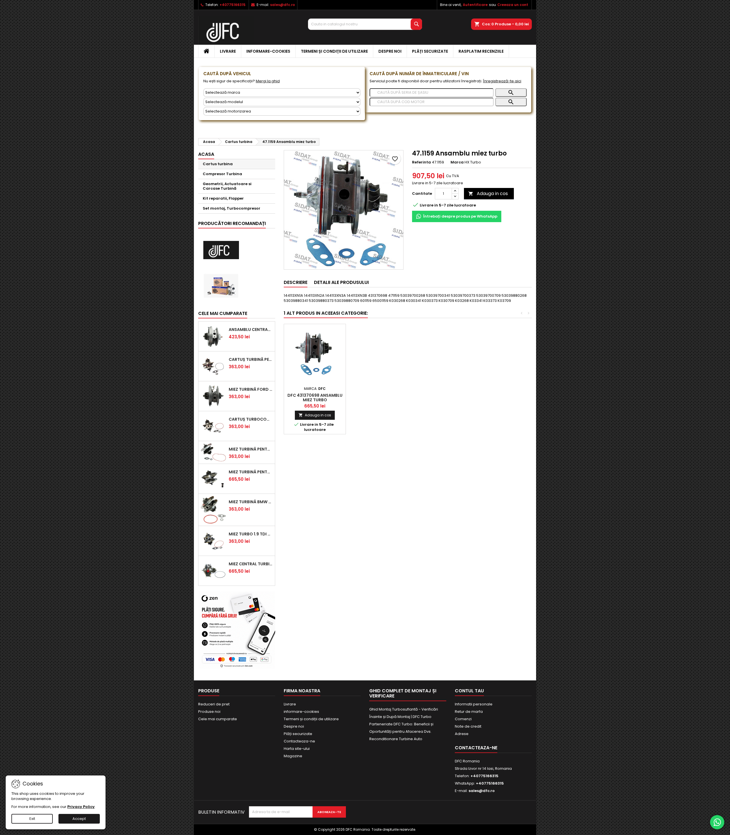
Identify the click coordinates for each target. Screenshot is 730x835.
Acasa (206, 154)
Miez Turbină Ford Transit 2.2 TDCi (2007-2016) (251, 389)
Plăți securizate (430, 51)
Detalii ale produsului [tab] (341, 282)
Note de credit (468, 726)
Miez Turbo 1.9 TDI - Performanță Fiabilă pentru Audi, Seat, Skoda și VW (251, 534)
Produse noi (209, 711)
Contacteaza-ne (299, 741)
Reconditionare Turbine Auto (395, 739)
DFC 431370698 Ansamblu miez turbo (314, 397)
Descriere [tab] (295, 282)
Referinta (421, 162)
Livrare (228, 51)
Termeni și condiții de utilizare (334, 51)
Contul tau (469, 690)
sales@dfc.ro (282, 4)
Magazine (293, 756)
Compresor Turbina (222, 174)
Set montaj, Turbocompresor (231, 208)
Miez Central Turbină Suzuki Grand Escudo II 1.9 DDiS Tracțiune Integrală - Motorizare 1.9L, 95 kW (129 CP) (251, 564)
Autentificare (475, 4)
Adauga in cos (488, 193)
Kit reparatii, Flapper (223, 198)
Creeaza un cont (512, 4)
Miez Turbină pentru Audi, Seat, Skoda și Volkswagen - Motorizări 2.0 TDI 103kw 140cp (251, 472)
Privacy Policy (81, 806)
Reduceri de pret (214, 704)
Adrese (462, 733)
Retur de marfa (469, 711)
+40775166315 (233, 4)
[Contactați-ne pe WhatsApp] (717, 822)
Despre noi (390, 51)
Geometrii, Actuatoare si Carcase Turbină (227, 186)
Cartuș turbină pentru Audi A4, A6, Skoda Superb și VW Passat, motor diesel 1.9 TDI (251, 359)
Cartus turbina (218, 164)
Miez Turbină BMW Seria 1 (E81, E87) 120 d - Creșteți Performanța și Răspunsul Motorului (251, 502)
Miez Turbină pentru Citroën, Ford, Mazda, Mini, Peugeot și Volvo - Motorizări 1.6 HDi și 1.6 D (251, 449)
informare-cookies (268, 51)
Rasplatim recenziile (481, 51)
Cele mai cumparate (222, 313)
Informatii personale (473, 704)
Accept (79, 818)
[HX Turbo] (221, 286)
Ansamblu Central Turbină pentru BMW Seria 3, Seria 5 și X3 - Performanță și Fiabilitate (251, 329)
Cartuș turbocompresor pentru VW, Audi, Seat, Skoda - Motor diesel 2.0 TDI (251, 419)
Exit (32, 818)
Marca (457, 162)
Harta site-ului (297, 748)
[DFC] (221, 250)
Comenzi (463, 719)
